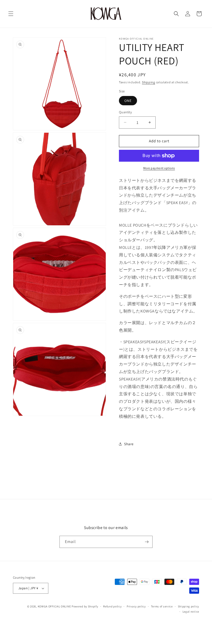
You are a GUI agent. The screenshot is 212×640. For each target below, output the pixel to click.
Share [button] (129, 444)
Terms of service (162, 606)
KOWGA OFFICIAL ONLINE (54, 606)
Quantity (125, 112)
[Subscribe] (146, 542)
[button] (11, 13)
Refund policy (112, 606)
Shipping (148, 82)
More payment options (159, 168)
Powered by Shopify (85, 606)
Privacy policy (136, 606)
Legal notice (191, 611)
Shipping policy (188, 606)
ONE (128, 100)
